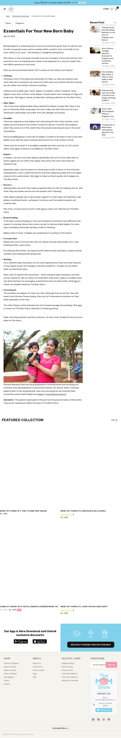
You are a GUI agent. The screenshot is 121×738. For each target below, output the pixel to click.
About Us (37, 663)
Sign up (111, 664)
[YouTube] (109, 720)
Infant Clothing (10, 674)
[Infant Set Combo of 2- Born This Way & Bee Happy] (90, 562)
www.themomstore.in (56, 394)
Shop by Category (11, 663)
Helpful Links (71, 658)
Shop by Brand (10, 667)
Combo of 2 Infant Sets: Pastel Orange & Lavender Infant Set (29, 607)
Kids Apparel (9, 677)
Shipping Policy (68, 663)
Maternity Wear (10, 670)
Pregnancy (19, 23)
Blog (35, 674)
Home (8, 16)
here (21, 97)
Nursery (7, 684)
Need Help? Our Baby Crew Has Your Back (91, 645)
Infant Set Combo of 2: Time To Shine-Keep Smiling (23, 511)
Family (6, 680)
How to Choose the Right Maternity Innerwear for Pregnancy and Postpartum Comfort (107, 56)
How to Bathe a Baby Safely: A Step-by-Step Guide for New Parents (108, 77)
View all (114, 420)
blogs (40, 394)
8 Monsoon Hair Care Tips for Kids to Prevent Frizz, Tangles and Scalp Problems (108, 95)
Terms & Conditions (70, 677)
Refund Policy (67, 667)
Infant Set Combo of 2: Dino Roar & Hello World (83, 511)
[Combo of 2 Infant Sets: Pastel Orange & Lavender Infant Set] (30, 562)
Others (8, 23)
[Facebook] (93, 720)
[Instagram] (104, 720)
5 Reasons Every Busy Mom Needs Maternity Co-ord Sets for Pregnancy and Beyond (108, 34)
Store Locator (38, 670)
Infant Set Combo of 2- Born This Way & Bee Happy (84, 607)
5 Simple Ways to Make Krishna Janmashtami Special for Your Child (108, 130)
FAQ (34, 677)
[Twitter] (98, 720)
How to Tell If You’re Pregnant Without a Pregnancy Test (108, 112)
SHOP (7, 658)
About (37, 658)
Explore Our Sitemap (70, 680)
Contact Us (37, 667)
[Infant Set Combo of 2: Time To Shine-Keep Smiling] (30, 466)
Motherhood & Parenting (20, 16)
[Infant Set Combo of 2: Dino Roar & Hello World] (90, 466)
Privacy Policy (67, 670)
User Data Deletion (69, 674)
